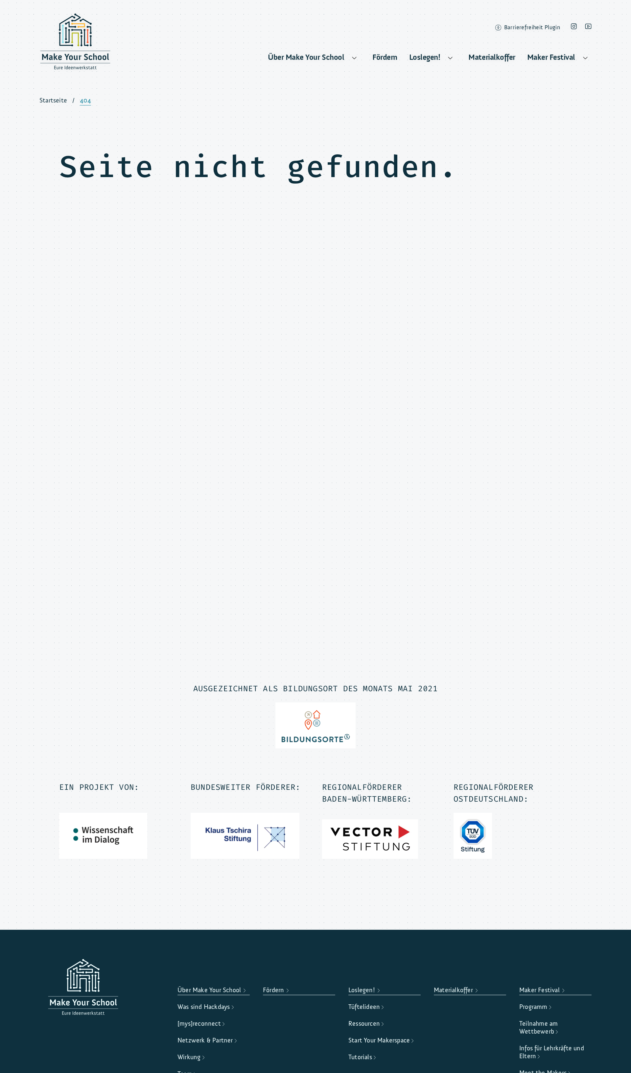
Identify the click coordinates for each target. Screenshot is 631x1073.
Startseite (53, 100)
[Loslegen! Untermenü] (450, 58)
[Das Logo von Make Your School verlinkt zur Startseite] (75, 43)
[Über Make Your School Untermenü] (354, 58)
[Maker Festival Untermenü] (585, 58)
